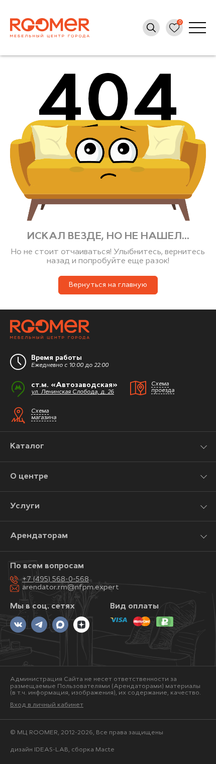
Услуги (25, 506)
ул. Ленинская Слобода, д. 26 (72, 392)
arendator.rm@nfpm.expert (70, 587)
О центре (29, 477)
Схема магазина (43, 415)
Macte (105, 750)
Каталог (27, 446)
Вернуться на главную (108, 285)
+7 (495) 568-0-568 (55, 579)
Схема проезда (162, 387)
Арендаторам (39, 536)
